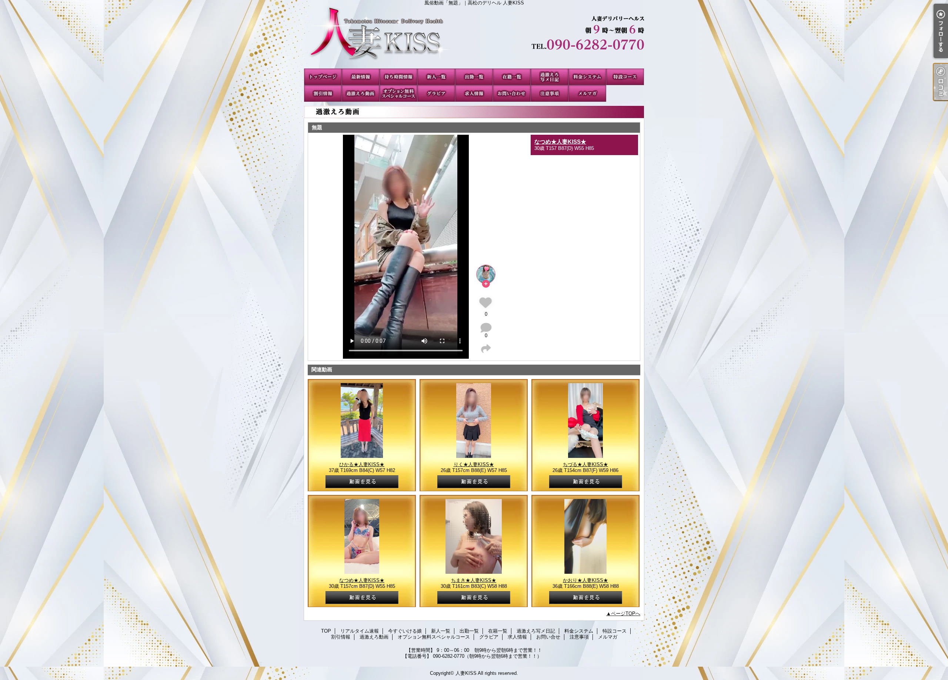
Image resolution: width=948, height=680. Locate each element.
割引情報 (323, 93)
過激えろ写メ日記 (549, 76)
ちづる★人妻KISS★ (585, 464)
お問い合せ (512, 93)
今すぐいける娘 (398, 76)
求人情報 (474, 93)
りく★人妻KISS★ (474, 464)
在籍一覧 (512, 76)
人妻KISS (466, 673)
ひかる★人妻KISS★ (361, 464)
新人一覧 (436, 76)
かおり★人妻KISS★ (585, 580)
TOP (323, 76)
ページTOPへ (625, 613)
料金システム (587, 76)
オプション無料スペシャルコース (398, 93)
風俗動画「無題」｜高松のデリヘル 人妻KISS (474, 37)
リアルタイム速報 (361, 76)
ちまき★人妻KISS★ (473, 580)
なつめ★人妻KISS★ (560, 141)
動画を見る (362, 481)
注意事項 (549, 93)
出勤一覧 (474, 76)
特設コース (625, 76)
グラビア (436, 93)
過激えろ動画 (361, 93)
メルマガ (587, 93)
